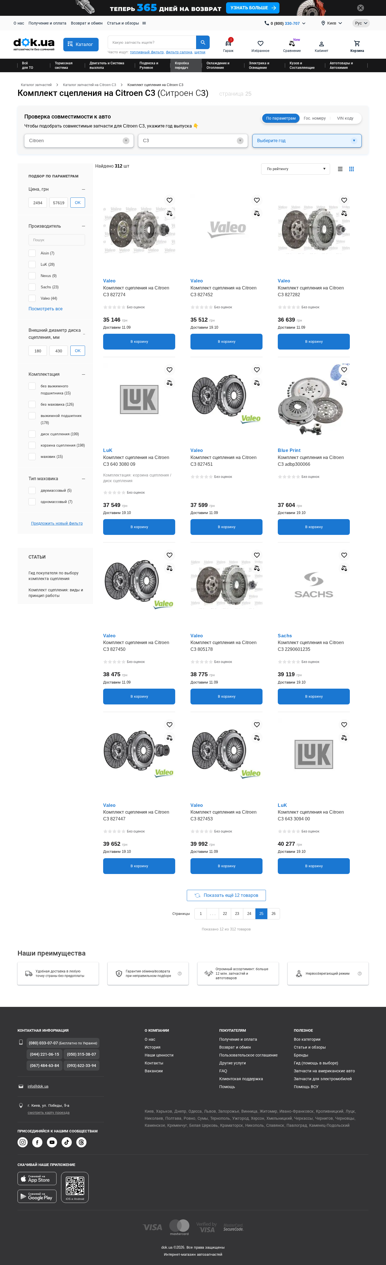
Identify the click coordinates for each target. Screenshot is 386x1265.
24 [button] (249, 914)
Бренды (301, 1055)
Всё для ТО (27, 65)
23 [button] (237, 914)
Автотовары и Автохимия (341, 65)
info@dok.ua (38, 1086)
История (153, 1047)
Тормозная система (64, 65)
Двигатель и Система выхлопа (107, 65)
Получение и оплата (47, 23)
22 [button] (225, 914)
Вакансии (154, 1071)
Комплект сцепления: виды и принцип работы (56, 593)
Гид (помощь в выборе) (316, 1063)
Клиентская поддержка (241, 1079)
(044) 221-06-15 (44, 1054)
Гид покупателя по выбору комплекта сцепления (54, 576)
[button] (81, 44)
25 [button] (261, 914)
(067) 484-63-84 (44, 1065)
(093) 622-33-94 (81, 1065)
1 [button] (201, 914)
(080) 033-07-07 (43, 1043)
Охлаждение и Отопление (218, 65)
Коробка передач (182, 65)
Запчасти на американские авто (324, 1071)
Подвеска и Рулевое (149, 65)
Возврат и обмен (87, 23)
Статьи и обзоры (123, 23)
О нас (19, 23)
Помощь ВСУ (306, 1086)
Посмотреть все (45, 308)
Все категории (307, 1039)
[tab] (79, 141)
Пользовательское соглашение (248, 1055)
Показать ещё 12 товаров (230, 895)
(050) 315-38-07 (81, 1054)
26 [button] (274, 914)
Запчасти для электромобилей (323, 1079)
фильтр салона (179, 52)
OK (78, 202)
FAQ (223, 1071)
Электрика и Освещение (259, 65)
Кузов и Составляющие (302, 65)
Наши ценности (159, 1055)
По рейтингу (277, 169)
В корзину (139, 341)
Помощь (227, 1086)
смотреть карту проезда (49, 1112)
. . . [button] (213, 914)
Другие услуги (232, 1063)
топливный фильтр (147, 52)
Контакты (154, 1063)
